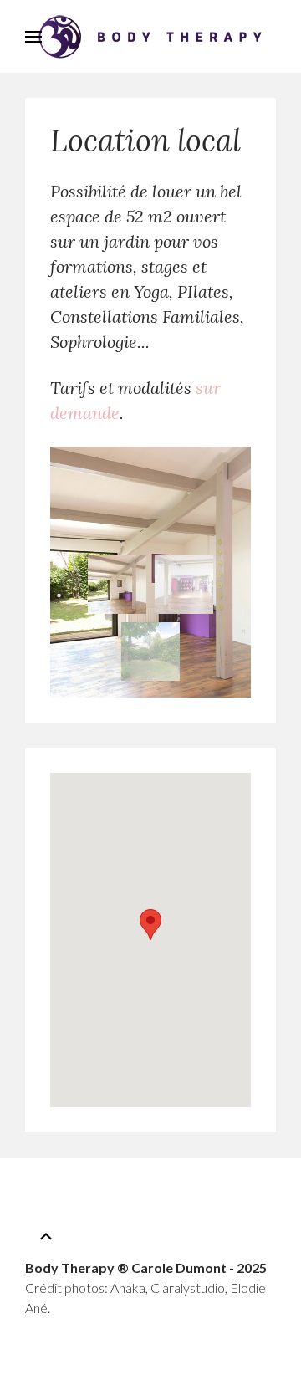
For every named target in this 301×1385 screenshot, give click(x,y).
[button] (150, 924)
